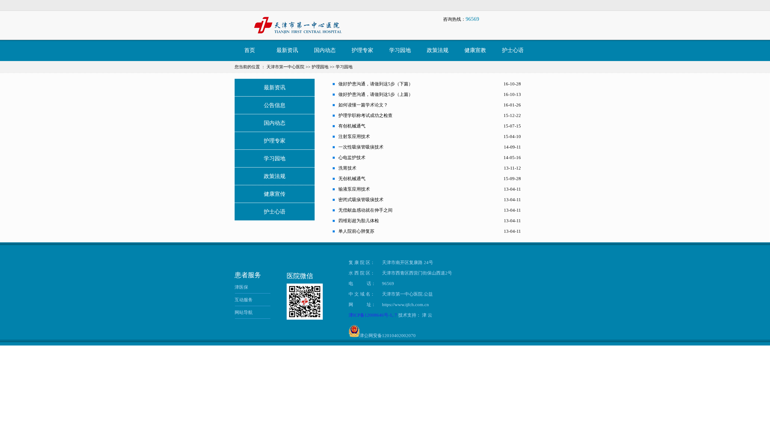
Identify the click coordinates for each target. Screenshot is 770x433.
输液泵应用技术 (354, 189)
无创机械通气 (351, 178)
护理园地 (320, 67)
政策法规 (274, 176)
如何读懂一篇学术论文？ (363, 105)
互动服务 (244, 299)
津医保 (241, 287)
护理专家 (274, 141)
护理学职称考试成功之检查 (365, 115)
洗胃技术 (347, 168)
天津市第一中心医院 (285, 67)
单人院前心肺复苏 (356, 231)
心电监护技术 (351, 157)
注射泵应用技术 (354, 136)
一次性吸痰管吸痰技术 (360, 147)
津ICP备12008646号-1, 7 (373, 315)
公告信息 (274, 105)
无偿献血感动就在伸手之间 (365, 210)
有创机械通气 (351, 126)
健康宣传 (274, 194)
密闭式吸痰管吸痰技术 (360, 199)
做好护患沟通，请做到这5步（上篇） (375, 94)
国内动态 (274, 123)
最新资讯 (274, 87)
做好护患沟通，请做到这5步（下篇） (375, 83)
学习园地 (344, 67)
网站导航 (244, 312)
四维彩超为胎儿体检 (358, 220)
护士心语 (274, 212)
